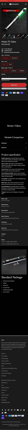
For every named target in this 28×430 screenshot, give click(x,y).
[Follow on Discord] (5, 413)
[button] (14, 89)
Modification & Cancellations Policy (9, 368)
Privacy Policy (4, 370)
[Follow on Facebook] (2, 410)
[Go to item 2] (8, 37)
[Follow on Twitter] (5, 410)
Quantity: (3, 74)
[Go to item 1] (3, 37)
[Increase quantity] (9, 77)
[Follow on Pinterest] (15, 410)
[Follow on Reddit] (2, 413)
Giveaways (3, 400)
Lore (2, 385)
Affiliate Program (5, 387)
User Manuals (4, 356)
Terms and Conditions (6, 373)
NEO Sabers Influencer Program (8, 380)
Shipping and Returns (6, 363)
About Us (3, 353)
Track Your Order (5, 361)
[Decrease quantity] (3, 77)
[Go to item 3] (13, 37)
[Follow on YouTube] (18, 410)
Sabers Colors (4, 397)
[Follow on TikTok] (21, 410)
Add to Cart (14, 85)
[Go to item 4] (17, 37)
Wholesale (3, 375)
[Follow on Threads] (12, 410)
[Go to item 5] (22, 37)
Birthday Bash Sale (5, 402)
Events (3, 392)
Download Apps (4, 358)
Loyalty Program (5, 395)
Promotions (4, 390)
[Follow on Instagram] (9, 410)
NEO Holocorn (4, 382)
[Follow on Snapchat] (24, 410)
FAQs (2, 366)
